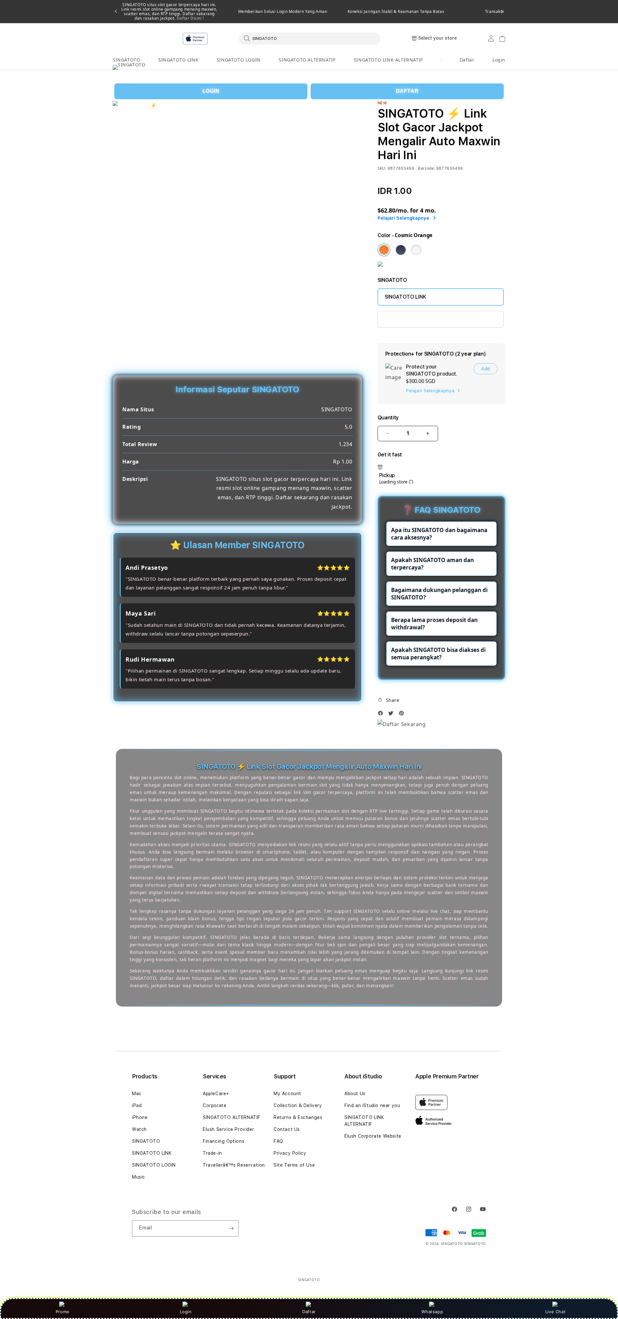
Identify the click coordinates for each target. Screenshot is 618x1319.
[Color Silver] (416, 250)
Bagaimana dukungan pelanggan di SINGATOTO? (439, 593)
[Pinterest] (402, 715)
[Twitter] (392, 715)
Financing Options (223, 1141)
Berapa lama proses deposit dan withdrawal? (434, 623)
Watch (139, 1129)
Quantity (388, 418)
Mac (137, 1093)
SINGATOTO (126, 60)
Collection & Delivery (298, 1105)
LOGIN (211, 91)
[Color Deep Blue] (401, 250)
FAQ (278, 1141)
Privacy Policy (290, 1153)
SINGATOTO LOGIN (239, 60)
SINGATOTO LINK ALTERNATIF (388, 60)
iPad (137, 1105)
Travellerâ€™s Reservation (234, 1165)
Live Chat (555, 1311)
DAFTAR (407, 91)
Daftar (309, 1311)
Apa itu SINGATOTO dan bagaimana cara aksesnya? (439, 533)
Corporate (214, 1105)
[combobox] (309, 38)
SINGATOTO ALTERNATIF (307, 60)
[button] (126, 60)
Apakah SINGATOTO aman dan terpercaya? (432, 563)
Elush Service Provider (228, 1129)
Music (138, 1177)
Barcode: (426, 168)
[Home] (225, 38)
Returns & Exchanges (298, 1117)
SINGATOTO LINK (178, 60)
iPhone (140, 1117)
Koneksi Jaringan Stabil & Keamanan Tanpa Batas (396, 11)
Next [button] (502, 11)
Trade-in (212, 1153)
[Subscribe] (231, 1228)
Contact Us (287, 1129)
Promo (63, 1311)
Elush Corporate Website (372, 1136)
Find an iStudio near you (372, 1105)
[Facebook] (382, 715)
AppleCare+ (216, 1093)
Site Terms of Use (294, 1165)
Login (186, 1311)
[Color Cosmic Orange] (384, 250)
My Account (287, 1093)
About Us (355, 1093)
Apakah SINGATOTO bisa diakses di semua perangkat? (438, 653)
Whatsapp (432, 1311)
